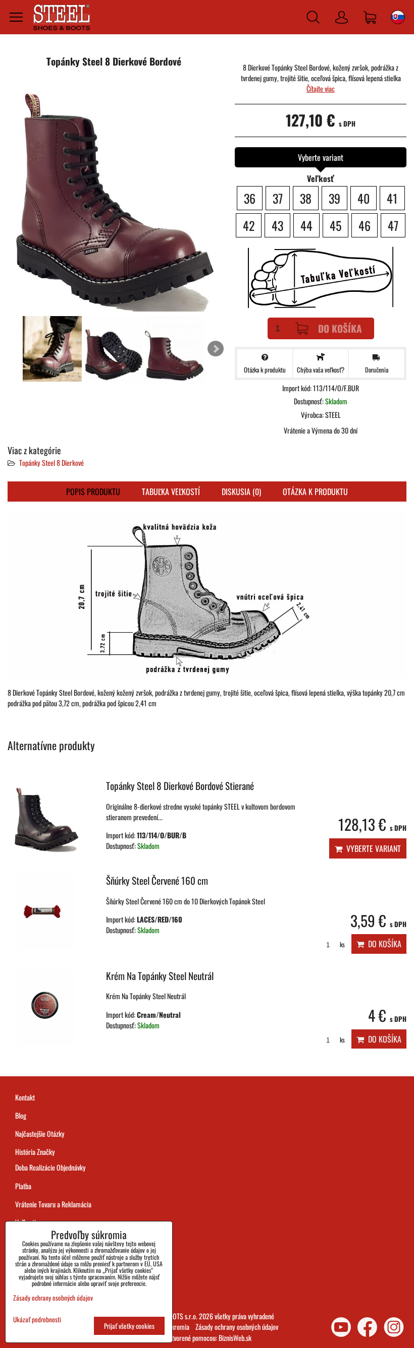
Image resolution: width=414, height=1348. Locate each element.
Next (216, 349)
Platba (23, 1186)
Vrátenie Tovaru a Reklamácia (53, 1204)
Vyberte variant (371, 848)
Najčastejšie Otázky (40, 1133)
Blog (20, 1115)
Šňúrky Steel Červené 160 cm (157, 880)
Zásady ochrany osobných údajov (236, 1326)
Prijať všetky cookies (129, 1326)
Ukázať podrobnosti (37, 1319)
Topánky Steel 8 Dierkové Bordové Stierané (180, 785)
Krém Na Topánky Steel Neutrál (160, 975)
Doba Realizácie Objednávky (50, 1167)
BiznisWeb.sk (235, 1337)
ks (341, 944)
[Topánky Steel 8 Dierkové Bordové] (114, 195)
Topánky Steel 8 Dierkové (51, 462)
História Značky (35, 1151)
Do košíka (340, 328)
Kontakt (25, 1097)
